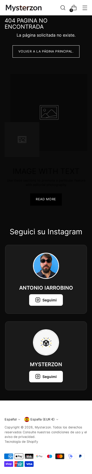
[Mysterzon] (24, 7)
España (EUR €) (42, 419)
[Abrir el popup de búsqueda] (62, 8)
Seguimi (49, 300)
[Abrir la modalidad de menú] (84, 8)
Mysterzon (43, 427)
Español (11, 419)
